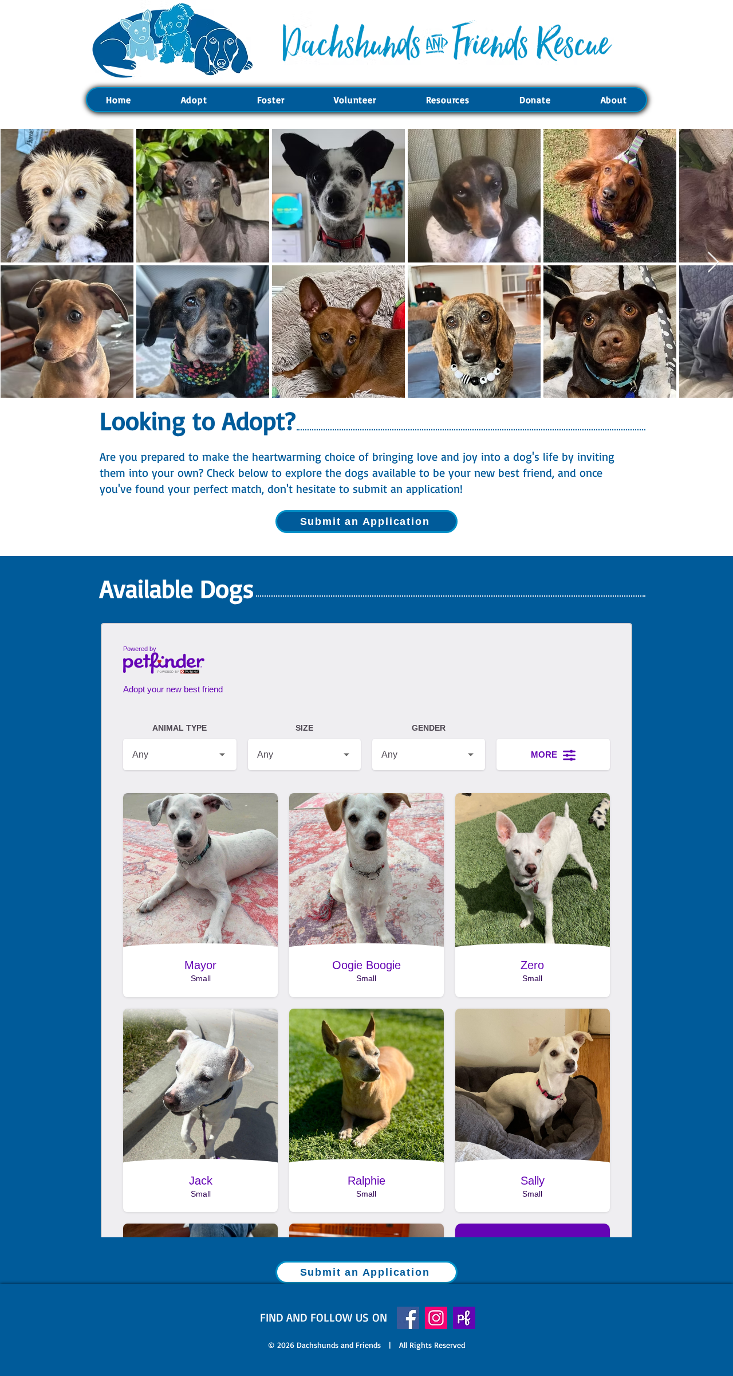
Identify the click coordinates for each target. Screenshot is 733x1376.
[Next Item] (713, 263)
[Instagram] (436, 1318)
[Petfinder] (464, 1318)
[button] (193, 99)
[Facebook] (408, 1318)
